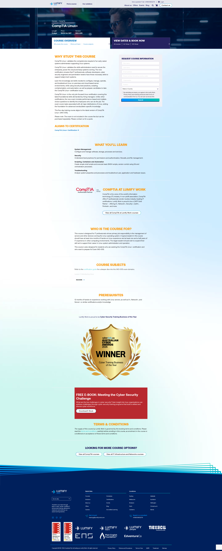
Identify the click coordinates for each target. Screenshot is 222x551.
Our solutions (87, 4)
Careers (87, 509)
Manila (152, 509)
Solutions (87, 499)
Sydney (131, 496)
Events (141, 5)
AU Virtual (126, 44)
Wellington (153, 503)
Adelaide (152, 496)
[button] (81, 43)
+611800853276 (150, 2)
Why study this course (61, 44)
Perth (130, 506)
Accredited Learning (112, 509)
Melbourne (132, 499)
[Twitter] (60, 517)
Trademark (156, 548)
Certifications (110, 499)
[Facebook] (57, 517)
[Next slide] (109, 44)
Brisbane (131, 503)
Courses (54, 21)
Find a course (71, 4)
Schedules (109, 496)
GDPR (147, 548)
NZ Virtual (135, 44)
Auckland (152, 499)
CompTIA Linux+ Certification (66, 130)
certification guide (90, 269)
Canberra (132, 509)
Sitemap (164, 548)
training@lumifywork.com (97, 517)
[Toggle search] (153, 5)
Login (162, 2)
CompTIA (62, 21)
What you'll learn (75, 44)
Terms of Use (139, 548)
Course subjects (88, 44)
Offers (135, 5)
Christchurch (153, 506)
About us (128, 5)
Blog (147, 5)
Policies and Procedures (125, 548)
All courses (117, 44)
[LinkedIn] (53, 517)
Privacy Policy (111, 548)
